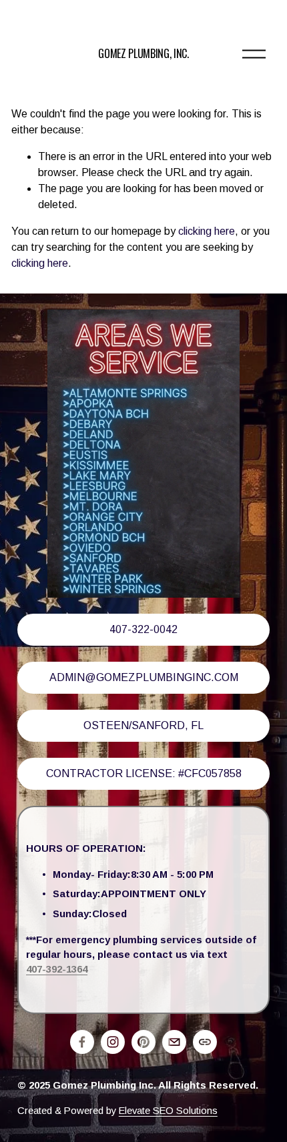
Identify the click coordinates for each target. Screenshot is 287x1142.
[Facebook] (82, 1042)
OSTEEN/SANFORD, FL (143, 725)
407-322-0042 (143, 629)
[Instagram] (113, 1042)
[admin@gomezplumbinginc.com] (174, 1042)
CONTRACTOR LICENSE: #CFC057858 (144, 773)
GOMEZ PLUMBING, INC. (143, 53)
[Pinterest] (143, 1042)
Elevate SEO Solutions (168, 1110)
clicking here (206, 231)
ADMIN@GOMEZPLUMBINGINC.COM (143, 677)
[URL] (205, 1042)
